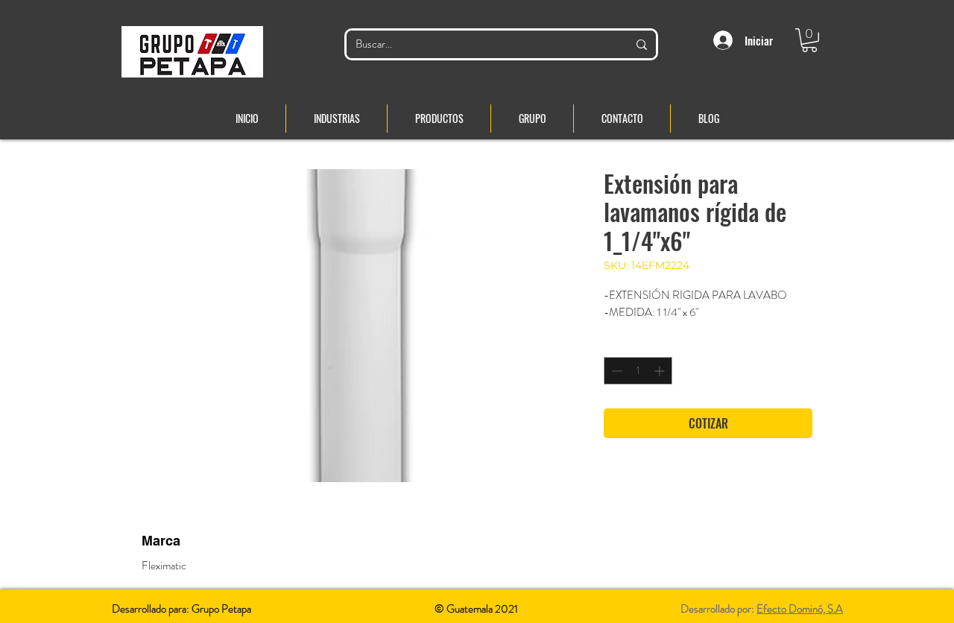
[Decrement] (615, 371)
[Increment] (660, 371)
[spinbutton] (638, 371)
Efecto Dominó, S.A (799, 609)
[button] (809, 40)
